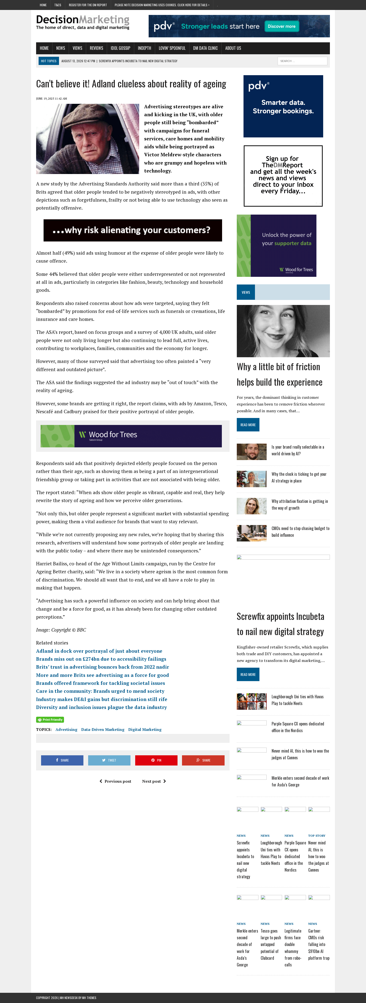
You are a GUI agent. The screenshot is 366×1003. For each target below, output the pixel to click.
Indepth (144, 48)
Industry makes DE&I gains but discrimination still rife (101, 699)
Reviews (96, 48)
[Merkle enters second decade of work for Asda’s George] (252, 788)
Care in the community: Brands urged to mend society (100, 691)
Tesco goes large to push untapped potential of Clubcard (271, 944)
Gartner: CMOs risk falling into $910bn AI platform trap (318, 944)
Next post (151, 781)
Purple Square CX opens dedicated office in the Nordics (295, 856)
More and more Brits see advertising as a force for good (102, 675)
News (60, 48)
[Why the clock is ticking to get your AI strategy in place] (252, 484)
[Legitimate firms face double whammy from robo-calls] (295, 903)
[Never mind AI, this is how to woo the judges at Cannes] (252, 761)
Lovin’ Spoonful (172, 48)
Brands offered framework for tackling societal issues (100, 683)
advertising (66, 729)
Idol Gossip (120, 48)
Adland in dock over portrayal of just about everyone (99, 651)
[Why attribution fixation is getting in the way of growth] (252, 511)
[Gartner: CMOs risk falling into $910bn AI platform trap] (319, 903)
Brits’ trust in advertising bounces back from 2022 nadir (102, 667)
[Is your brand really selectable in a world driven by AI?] (252, 457)
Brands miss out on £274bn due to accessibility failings (101, 659)
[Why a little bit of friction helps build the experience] (283, 354)
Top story (316, 835)
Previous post (118, 781)
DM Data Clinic (205, 48)
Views (77, 48)
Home (43, 5)
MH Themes (89, 998)
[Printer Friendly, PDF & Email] (50, 719)
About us (233, 48)
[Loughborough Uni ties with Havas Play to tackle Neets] (252, 706)
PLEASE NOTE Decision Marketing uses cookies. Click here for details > (162, 5)
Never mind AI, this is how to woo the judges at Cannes (318, 856)
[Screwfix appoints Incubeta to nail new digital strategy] (283, 603)
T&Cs (57, 5)
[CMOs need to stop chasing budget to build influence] (252, 538)
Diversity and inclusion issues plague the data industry (101, 707)
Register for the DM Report (88, 5)
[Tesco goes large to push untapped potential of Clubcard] (271, 903)
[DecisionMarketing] (82, 22)
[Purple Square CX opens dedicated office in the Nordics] (252, 733)
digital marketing (145, 729)
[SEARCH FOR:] (302, 60)
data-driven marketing (102, 729)
